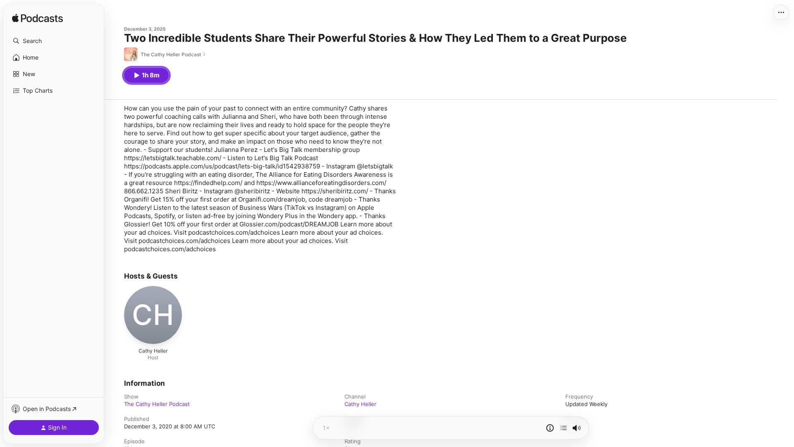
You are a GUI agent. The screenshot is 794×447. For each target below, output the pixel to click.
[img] (37, 18)
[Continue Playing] (564, 428)
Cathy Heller (360, 404)
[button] (53, 41)
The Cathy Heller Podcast (157, 404)
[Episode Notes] (550, 428)
